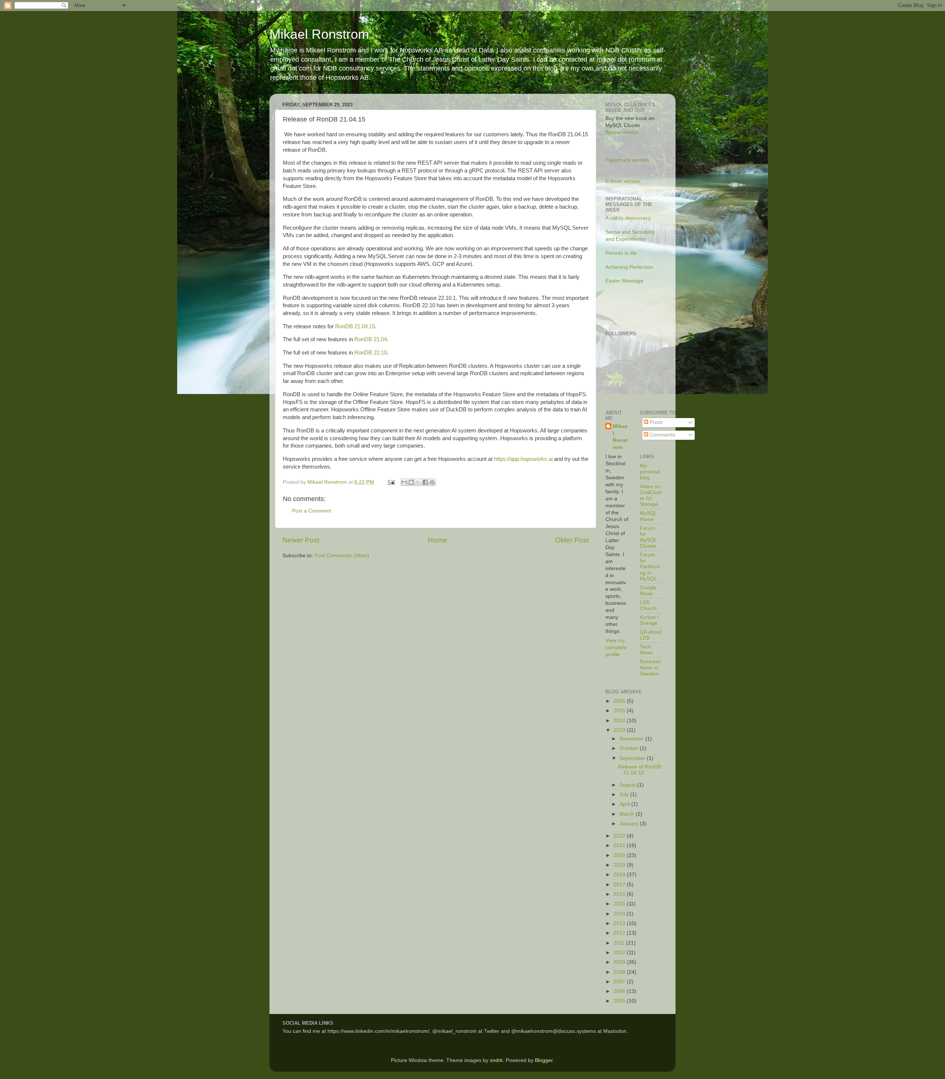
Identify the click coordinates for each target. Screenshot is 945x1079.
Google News (648, 590)
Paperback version (627, 160)
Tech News (646, 649)
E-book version (622, 181)
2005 (620, 1001)
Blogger (544, 1060)
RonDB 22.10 (370, 353)
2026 (620, 701)
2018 (620, 874)
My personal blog (650, 471)
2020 (620, 855)
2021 (620, 845)
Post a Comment (311, 511)
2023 (620, 730)
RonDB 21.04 (370, 339)
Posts (655, 422)
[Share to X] (418, 482)
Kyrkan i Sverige (649, 620)
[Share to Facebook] (425, 482)
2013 (620, 923)
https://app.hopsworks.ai (523, 459)
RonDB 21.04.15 (355, 326)
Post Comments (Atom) (342, 555)
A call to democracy (628, 218)
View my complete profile (616, 647)
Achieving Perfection (629, 267)
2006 (620, 991)
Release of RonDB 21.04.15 (639, 769)
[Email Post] (390, 482)
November (632, 738)
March (627, 814)
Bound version (622, 132)
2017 (620, 884)
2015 (620, 904)
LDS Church (648, 605)
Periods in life (621, 253)
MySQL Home (648, 516)
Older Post (572, 540)
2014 (620, 914)
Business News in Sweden (650, 667)
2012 (620, 933)
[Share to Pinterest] (432, 482)
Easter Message (624, 281)
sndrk (496, 1060)
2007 (620, 981)
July (624, 794)
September (633, 758)
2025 (620, 710)
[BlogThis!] (411, 482)
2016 (620, 894)
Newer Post (300, 540)
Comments (661, 435)
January (629, 823)
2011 (620, 943)
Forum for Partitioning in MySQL (650, 567)
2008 (620, 972)
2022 (620, 836)
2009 (620, 962)
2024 (620, 720)
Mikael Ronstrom (319, 34)
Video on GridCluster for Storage (651, 495)
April (625, 804)
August (628, 785)
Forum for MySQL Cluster (648, 537)
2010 (620, 952)
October (629, 748)
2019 (620, 865)
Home (437, 540)
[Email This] (404, 482)
